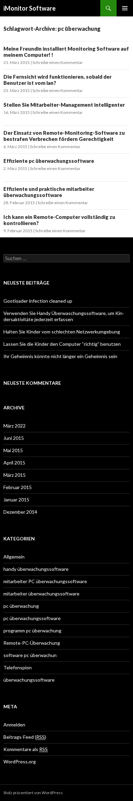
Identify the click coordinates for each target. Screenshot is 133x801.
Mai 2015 (13, 450)
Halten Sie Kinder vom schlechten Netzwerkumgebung (61, 331)
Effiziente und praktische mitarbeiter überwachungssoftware (48, 192)
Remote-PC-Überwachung (31, 643)
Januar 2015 (16, 499)
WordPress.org (19, 761)
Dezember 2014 (20, 512)
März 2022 (14, 426)
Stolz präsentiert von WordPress (33, 792)
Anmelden (14, 724)
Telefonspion (17, 667)
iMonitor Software (29, 8)
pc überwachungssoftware (32, 618)
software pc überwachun (30, 655)
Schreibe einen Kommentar (57, 62)
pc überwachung (21, 606)
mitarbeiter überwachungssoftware (41, 593)
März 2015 (14, 475)
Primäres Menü (125, 8)
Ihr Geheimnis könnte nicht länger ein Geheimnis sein (60, 356)
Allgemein (14, 557)
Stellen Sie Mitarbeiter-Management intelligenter (64, 105)
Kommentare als (25, 749)
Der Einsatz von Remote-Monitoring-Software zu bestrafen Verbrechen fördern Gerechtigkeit (64, 136)
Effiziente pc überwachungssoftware (48, 161)
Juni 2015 (13, 438)
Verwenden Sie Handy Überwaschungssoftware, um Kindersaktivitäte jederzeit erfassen (63, 316)
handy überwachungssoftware (36, 569)
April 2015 (14, 462)
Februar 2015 (17, 487)
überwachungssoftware (29, 680)
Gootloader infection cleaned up (37, 301)
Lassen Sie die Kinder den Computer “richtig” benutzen (62, 344)
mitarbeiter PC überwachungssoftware (45, 581)
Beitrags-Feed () (24, 737)
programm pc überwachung (32, 630)
